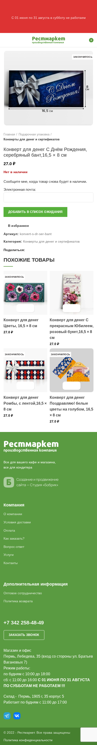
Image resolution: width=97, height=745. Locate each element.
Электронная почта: (20, 189)
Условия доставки (17, 522)
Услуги (9, 555)
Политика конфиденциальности (28, 740)
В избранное (18, 225)
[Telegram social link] (46, 250)
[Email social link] (29, 250)
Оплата (9, 530)
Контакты (11, 563)
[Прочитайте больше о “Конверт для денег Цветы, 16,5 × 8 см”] (21, 308)
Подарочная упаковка (34, 134)
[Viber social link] (51, 250)
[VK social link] (40, 250)
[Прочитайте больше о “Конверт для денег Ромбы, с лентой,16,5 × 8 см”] (21, 386)
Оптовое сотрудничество (23, 593)
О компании (13, 514)
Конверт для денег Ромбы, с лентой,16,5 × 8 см (25, 403)
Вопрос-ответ (14, 547)
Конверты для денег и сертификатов (32, 139)
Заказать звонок (24, 635)
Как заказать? (14, 538)
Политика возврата (18, 601)
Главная (9, 134)
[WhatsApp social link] (35, 250)
